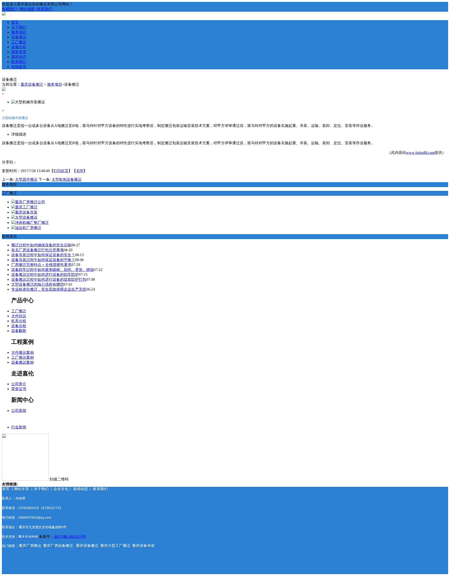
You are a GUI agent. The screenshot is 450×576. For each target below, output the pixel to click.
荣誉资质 (18, 52)
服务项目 (18, 32)
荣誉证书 (18, 389)
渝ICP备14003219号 (70, 537)
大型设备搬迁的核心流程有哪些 (37, 284)
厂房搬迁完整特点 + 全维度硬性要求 (41, 265)
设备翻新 (18, 331)
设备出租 (18, 47)
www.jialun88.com (420, 153)
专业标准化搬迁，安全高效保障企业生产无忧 (48, 289)
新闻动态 (18, 57)
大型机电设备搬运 (67, 179)
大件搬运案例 (22, 352)
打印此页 (60, 171)
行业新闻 (18, 427)
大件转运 (18, 316)
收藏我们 (9, 9)
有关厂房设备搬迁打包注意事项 (37, 250)
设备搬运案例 (22, 362)
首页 (15, 22)
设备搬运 (18, 37)
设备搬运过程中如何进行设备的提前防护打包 (48, 279)
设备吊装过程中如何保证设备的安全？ (43, 255)
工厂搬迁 (18, 311)
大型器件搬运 (26, 179)
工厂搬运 (18, 42)
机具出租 (18, 321)
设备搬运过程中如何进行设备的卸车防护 (45, 275)
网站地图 (26, 9)
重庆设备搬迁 (32, 84)
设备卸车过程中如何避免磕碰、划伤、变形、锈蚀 (52, 270)
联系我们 (44, 9)
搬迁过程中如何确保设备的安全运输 (41, 245)
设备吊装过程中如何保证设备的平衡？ (43, 260)
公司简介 (18, 384)
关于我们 (18, 27)
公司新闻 (18, 411)
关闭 (79, 171)
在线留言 (18, 67)
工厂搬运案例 (22, 357)
